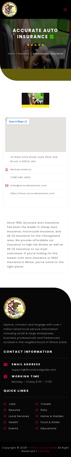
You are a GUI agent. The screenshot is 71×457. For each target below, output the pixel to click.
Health (13, 422)
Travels (46, 404)
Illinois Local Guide (44, 447)
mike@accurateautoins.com (29, 185)
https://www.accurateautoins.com (32, 193)
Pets (44, 410)
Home (11, 53)
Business (23, 53)
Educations (49, 428)
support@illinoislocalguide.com (34, 369)
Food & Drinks (50, 422)
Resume (14, 410)
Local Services (19, 416)
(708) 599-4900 (21, 177)
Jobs (12, 404)
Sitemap (44, 451)
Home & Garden (52, 416)
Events (13, 428)
